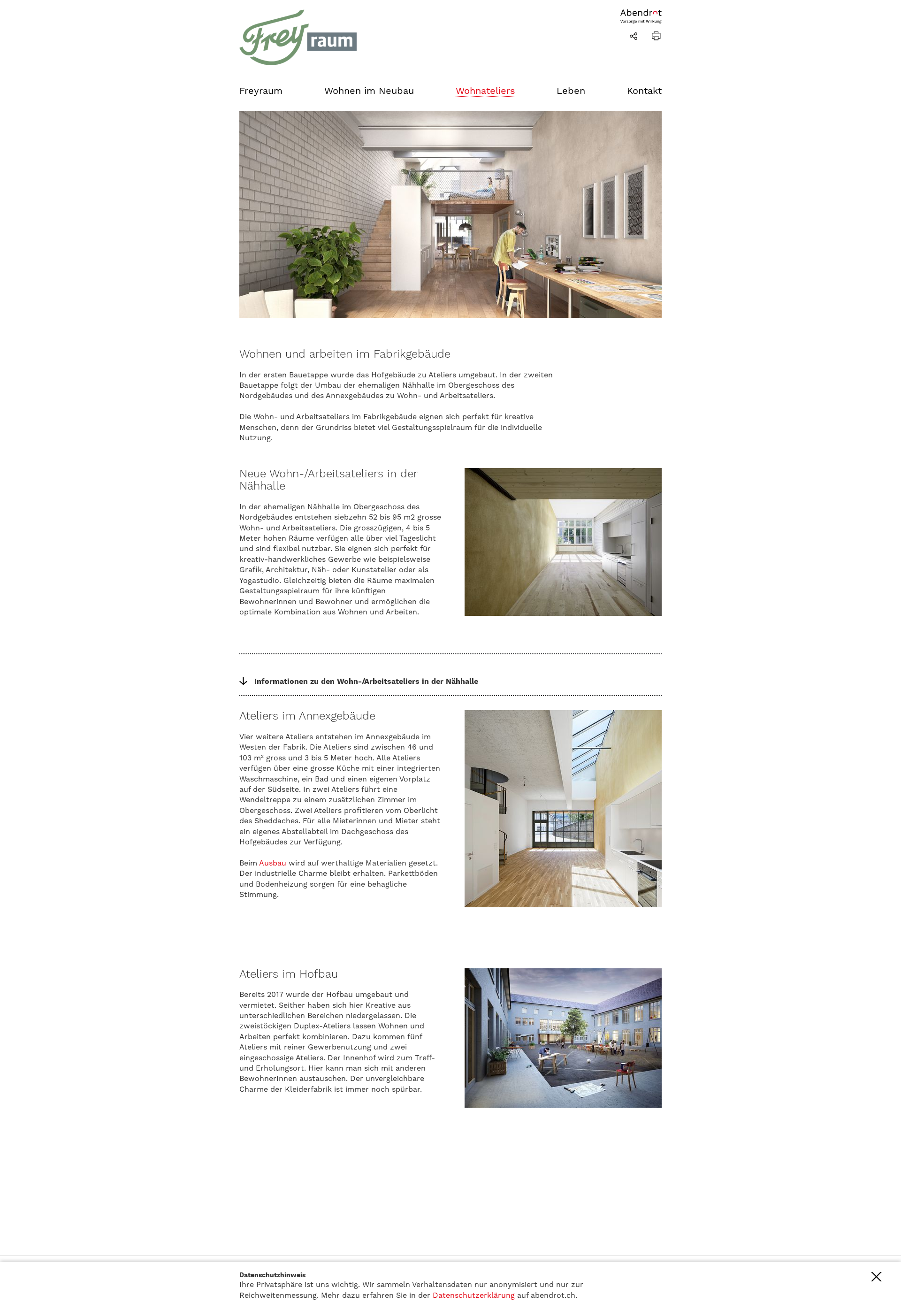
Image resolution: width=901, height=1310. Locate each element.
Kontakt (644, 90)
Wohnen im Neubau (369, 90)
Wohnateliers (485, 90)
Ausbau (272, 862)
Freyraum (261, 90)
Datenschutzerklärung (474, 1295)
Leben (571, 90)
